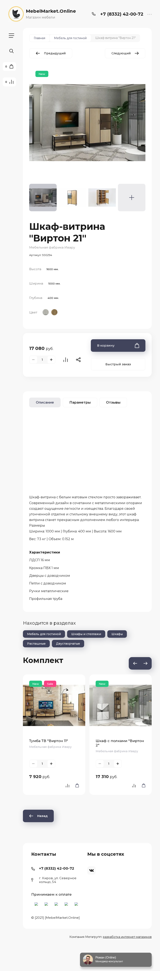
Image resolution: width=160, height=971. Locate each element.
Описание (45, 402)
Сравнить (65, 360)
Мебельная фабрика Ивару (52, 247)
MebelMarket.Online (51, 11)
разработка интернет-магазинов (127, 937)
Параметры (80, 402)
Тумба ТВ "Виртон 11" (48, 741)
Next (145, 663)
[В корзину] (76, 785)
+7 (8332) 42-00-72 (121, 14)
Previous (135, 663)
